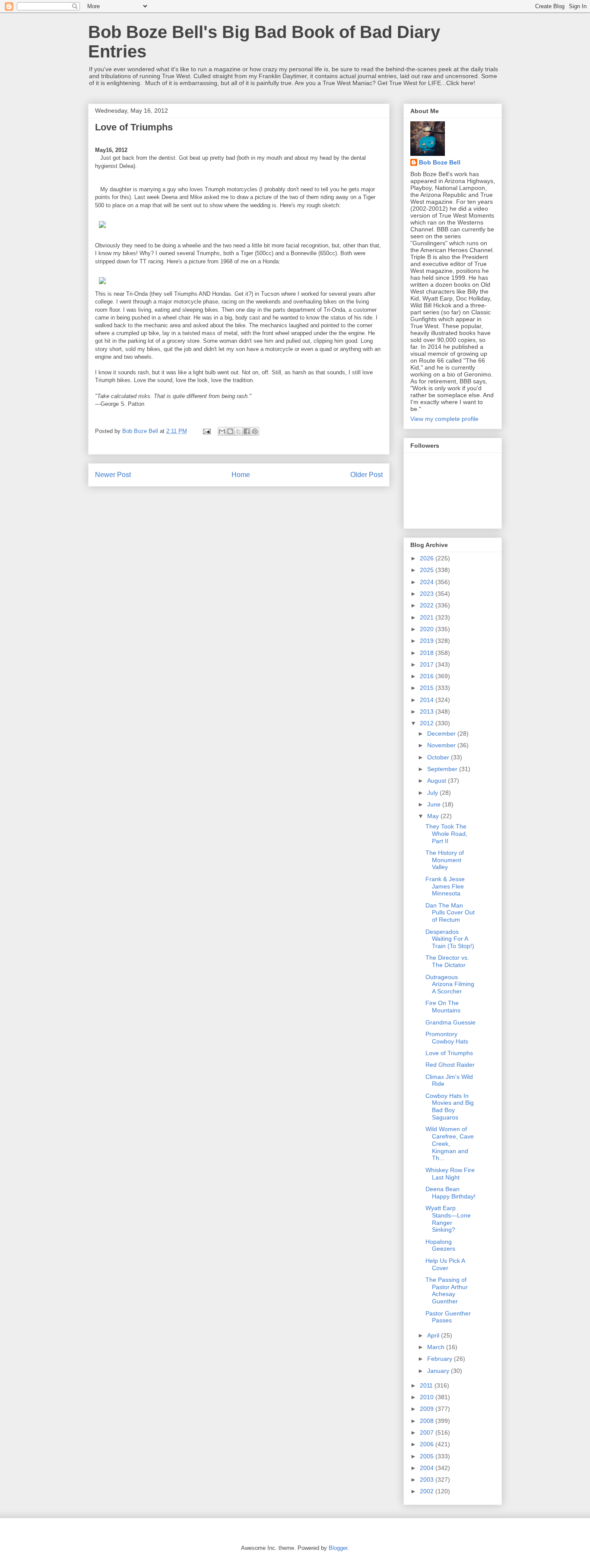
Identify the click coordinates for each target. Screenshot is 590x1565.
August (437, 780)
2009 (427, 1408)
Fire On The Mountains (442, 1006)
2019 (427, 640)
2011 (427, 1385)
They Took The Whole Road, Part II (446, 833)
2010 (427, 1397)
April (434, 1335)
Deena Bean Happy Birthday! (450, 1193)
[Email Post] (206, 431)
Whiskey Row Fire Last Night (450, 1174)
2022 (427, 605)
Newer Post (113, 474)
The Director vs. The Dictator (447, 961)
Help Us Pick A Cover (445, 1264)
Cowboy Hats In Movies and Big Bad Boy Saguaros (449, 1106)
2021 (427, 617)
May (434, 816)
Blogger (338, 1548)
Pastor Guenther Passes (448, 1317)
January (439, 1370)
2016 (427, 676)
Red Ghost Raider (450, 1064)
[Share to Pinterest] (255, 431)
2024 (427, 582)
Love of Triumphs (449, 1053)
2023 (427, 593)
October (439, 757)
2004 (427, 1467)
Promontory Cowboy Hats (446, 1038)
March (436, 1347)
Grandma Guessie (450, 1022)
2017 (427, 664)
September (443, 768)
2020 (427, 629)
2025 (427, 569)
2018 (427, 652)
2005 (427, 1456)
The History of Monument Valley (444, 860)
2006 (427, 1444)
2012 (427, 723)
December (442, 733)
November (442, 745)
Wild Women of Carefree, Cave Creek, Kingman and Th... (449, 1143)
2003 (427, 1479)
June (434, 804)
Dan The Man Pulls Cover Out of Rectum (450, 912)
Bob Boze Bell (439, 162)
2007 (427, 1432)
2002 (427, 1491)
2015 (427, 687)
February (440, 1358)
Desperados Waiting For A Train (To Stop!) (449, 939)
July (433, 792)
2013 (427, 711)
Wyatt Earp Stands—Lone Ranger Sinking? (448, 1219)
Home (241, 474)
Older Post (366, 474)
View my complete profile (444, 418)
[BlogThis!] (230, 431)
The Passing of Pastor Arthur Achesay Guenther (446, 1290)
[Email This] (222, 431)
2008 (427, 1420)
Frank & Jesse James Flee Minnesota (445, 886)
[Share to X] (238, 431)
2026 (427, 558)
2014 (427, 699)
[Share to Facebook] (246, 431)
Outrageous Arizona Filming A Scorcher (449, 984)
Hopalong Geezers (440, 1245)
